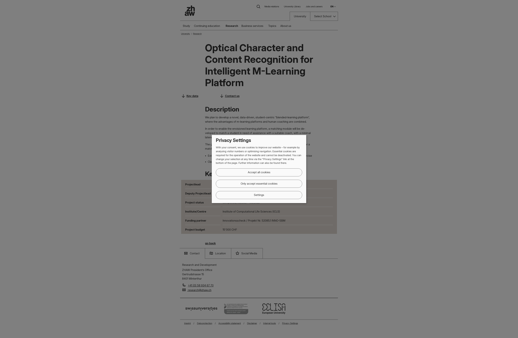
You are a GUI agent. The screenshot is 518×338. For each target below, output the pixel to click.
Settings (259, 195)
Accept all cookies (259, 172)
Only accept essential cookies (259, 183)
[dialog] (259, 169)
